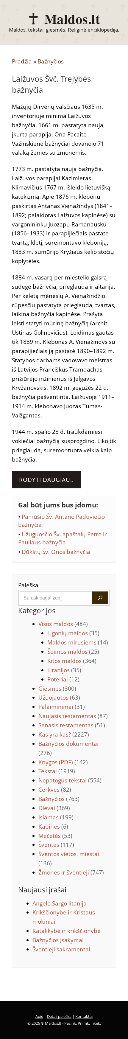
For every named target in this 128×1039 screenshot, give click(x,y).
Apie (39, 1016)
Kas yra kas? (63, 734)
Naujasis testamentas (73, 716)
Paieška (28, 585)
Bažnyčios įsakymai (58, 940)
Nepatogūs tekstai (70, 780)
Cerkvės (54, 789)
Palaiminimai (61, 707)
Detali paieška (59, 1016)
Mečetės (55, 836)
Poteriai (63, 679)
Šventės (56, 845)
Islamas (56, 817)
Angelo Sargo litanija (59, 903)
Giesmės (57, 688)
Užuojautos (59, 697)
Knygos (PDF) (63, 762)
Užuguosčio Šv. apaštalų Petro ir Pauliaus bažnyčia (62, 538)
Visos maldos (63, 624)
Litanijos (64, 670)
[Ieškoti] (100, 597)
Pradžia (22, 61)
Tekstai (56, 771)
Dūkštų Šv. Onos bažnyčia (56, 552)
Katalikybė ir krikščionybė (66, 931)
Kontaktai (84, 1016)
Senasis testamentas (71, 725)
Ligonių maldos (73, 633)
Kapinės (53, 826)
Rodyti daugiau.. (46, 480)
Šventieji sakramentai (61, 949)
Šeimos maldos (73, 652)
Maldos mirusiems (77, 642)
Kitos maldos (71, 661)
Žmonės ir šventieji (71, 872)
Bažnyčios (51, 61)
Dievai (54, 808)
